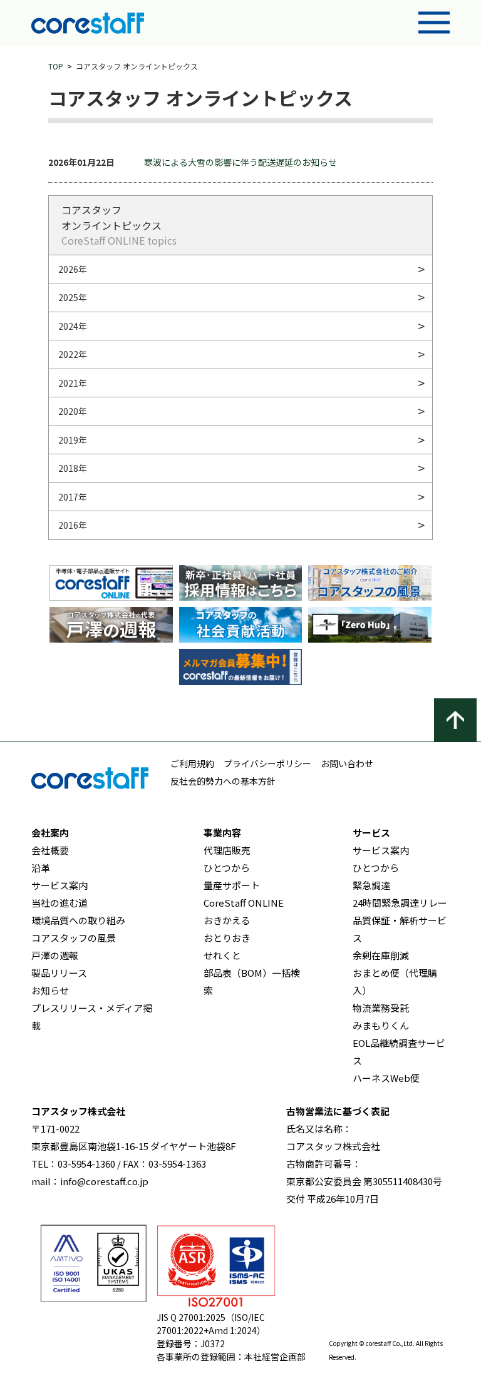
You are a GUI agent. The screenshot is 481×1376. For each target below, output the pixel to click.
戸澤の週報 (54, 955)
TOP (55, 66)
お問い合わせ (347, 763)
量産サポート (232, 885)
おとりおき (227, 937)
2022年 (72, 354)
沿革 (40, 867)
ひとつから (227, 867)
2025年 (72, 297)
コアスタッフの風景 (73, 937)
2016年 (72, 525)
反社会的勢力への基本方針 (223, 781)
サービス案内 (59, 885)
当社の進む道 (59, 902)
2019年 (72, 440)
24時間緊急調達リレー (400, 902)
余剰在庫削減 (381, 955)
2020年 (72, 411)
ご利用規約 (192, 763)
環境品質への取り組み (78, 920)
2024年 (72, 326)
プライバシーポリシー (267, 763)
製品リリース (59, 972)
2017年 (72, 497)
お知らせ (50, 990)
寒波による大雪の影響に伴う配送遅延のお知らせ (240, 162)
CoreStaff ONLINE (244, 902)
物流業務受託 (381, 1007)
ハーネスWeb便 (386, 1077)
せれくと (222, 955)
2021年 (72, 383)
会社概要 (50, 850)
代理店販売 (227, 850)
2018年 (72, 468)
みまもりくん (381, 1025)
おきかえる (227, 920)
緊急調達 (371, 885)
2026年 (72, 269)
